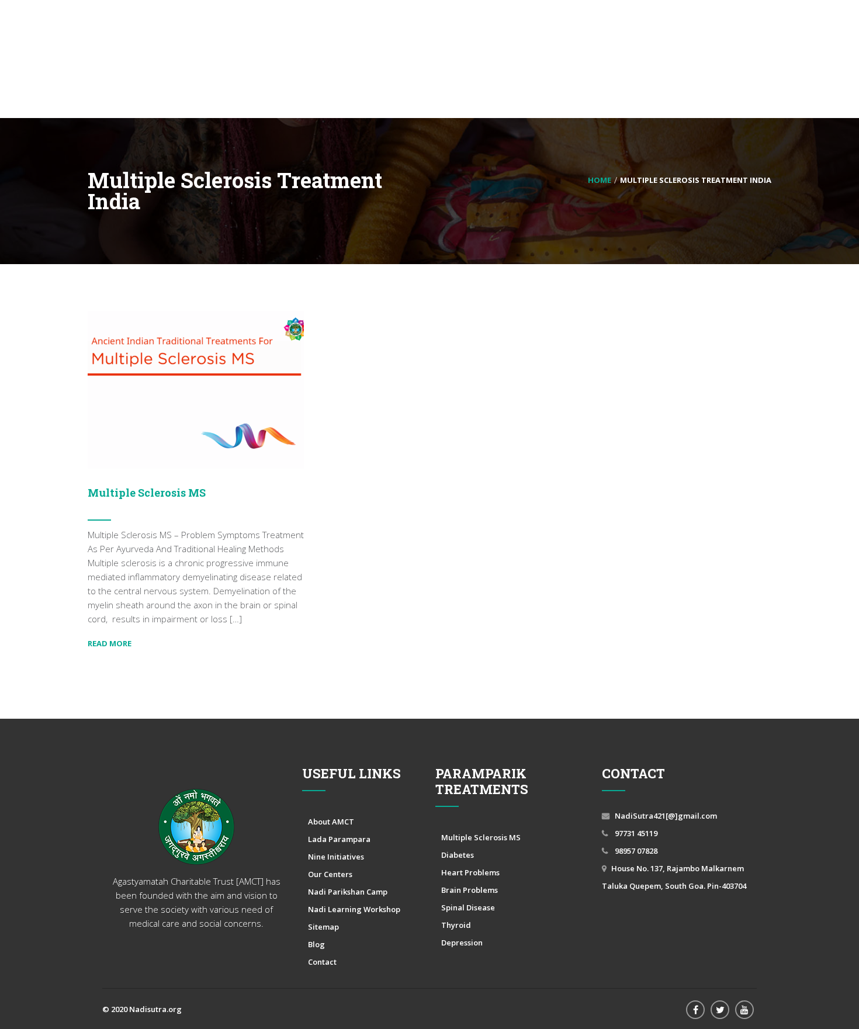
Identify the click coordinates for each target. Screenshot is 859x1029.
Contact (322, 962)
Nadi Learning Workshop (354, 909)
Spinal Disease (468, 907)
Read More (109, 643)
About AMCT (331, 821)
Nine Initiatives (336, 856)
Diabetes (457, 855)
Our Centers (330, 874)
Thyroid (456, 925)
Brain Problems (469, 890)
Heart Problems (470, 872)
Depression (462, 942)
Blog (316, 944)
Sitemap (323, 926)
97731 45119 (635, 833)
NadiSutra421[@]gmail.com (666, 815)
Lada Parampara (339, 839)
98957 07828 (635, 851)
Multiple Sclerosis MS (147, 493)
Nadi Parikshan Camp (347, 891)
